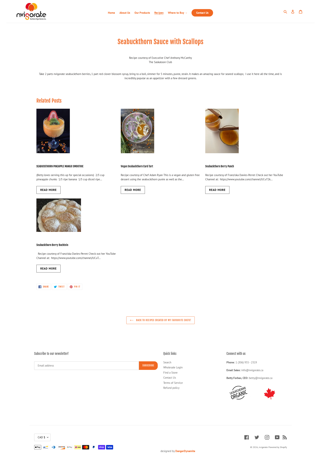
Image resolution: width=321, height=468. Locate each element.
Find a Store (170, 372)
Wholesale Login (173, 367)
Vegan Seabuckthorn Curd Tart (137, 166)
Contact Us (169, 377)
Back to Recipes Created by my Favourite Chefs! (163, 320)
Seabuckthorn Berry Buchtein (52, 245)
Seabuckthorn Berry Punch (219, 166)
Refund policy (171, 388)
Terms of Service (173, 383)
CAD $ (41, 437)
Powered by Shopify (277, 447)
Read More (48, 190)
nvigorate (263, 447)
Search (167, 362)
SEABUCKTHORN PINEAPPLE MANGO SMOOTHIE (60, 166)
